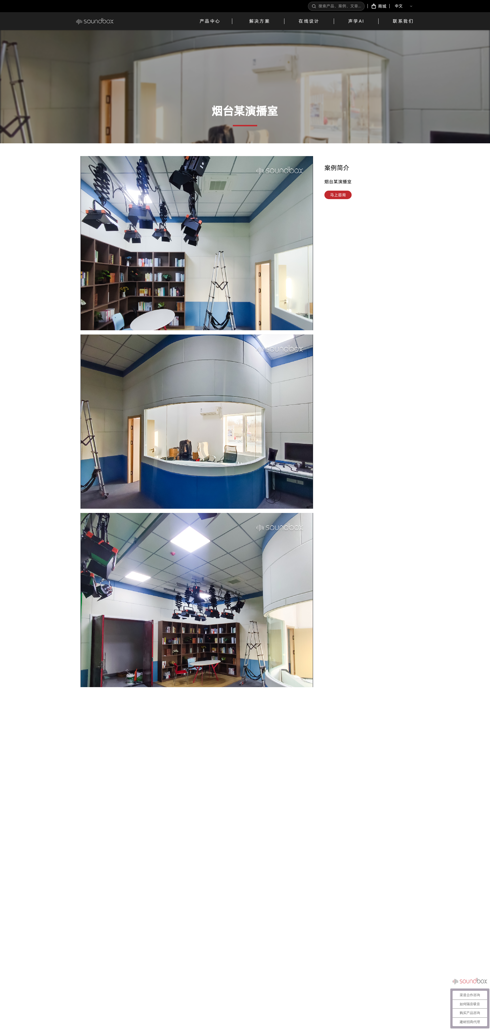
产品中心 (210, 21)
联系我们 (403, 21)
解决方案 (259, 21)
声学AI (356, 21)
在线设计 (309, 21)
